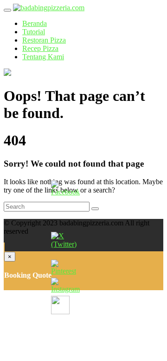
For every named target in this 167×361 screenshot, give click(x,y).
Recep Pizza (40, 48)
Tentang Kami (43, 57)
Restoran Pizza (44, 40)
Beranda (34, 23)
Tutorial (33, 32)
